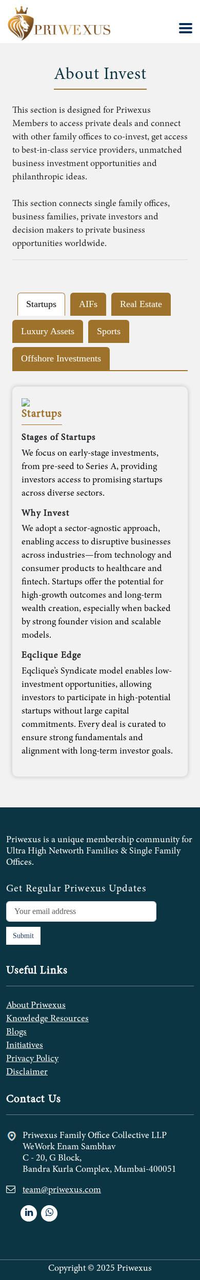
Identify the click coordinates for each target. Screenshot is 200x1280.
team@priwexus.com (62, 1190)
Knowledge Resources (47, 1019)
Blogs (16, 1032)
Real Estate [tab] (141, 304)
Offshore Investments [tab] (61, 358)
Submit (23, 936)
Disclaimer (27, 1072)
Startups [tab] (41, 304)
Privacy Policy (32, 1059)
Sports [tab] (109, 331)
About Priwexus (36, 1005)
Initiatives (24, 1045)
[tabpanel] (100, 582)
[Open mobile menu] (185, 28)
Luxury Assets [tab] (47, 331)
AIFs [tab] (88, 304)
